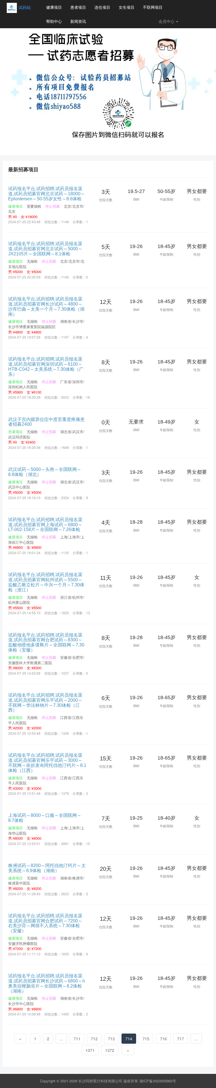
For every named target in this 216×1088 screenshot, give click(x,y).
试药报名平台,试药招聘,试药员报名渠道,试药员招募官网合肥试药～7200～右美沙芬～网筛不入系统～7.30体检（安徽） (45, 923)
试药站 (24, 7)
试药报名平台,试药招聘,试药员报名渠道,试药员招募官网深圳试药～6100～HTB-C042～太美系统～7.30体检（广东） (46, 366)
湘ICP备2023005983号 (157, 1080)
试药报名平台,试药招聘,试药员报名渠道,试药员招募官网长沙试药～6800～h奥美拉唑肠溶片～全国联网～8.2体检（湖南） (46, 983)
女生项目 (126, 7)
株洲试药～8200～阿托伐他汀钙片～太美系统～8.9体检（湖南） (47, 868)
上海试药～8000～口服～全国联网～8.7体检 (44, 818)
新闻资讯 (78, 21)
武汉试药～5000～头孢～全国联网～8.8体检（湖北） (44, 472)
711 (77, 1038)
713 (111, 1038)
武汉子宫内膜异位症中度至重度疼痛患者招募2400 (46, 422)
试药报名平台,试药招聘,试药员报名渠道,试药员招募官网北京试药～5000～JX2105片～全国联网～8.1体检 (45, 248)
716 (163, 1038)
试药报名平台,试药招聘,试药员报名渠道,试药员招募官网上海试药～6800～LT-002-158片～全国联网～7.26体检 (45, 524)
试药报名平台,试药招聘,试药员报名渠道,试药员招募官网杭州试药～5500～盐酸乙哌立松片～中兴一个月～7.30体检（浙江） (46, 582)
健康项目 (54, 7)
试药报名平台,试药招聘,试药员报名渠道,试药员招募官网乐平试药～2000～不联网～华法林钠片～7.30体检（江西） (45, 702)
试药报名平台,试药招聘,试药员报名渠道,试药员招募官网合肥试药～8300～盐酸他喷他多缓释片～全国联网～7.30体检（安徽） (46, 642)
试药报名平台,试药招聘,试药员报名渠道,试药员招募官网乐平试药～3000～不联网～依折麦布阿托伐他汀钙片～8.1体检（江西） (47, 763)
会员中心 (167, 21)
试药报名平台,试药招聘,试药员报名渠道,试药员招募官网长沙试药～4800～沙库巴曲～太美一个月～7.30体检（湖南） (46, 306)
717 (180, 1038)
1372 (109, 1050)
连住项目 (102, 7)
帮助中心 (54, 21)
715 (146, 1038)
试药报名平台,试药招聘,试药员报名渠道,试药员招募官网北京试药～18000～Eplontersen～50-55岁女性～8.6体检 (46, 193)
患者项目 (78, 7)
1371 (90, 1050)
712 (94, 1038)
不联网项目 (153, 7)
